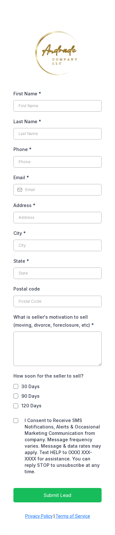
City (19, 233)
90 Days (30, 396)
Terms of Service (73, 516)
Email (21, 177)
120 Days (31, 405)
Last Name (27, 121)
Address (24, 205)
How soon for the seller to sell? (48, 376)
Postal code (26, 288)
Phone (22, 149)
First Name (27, 93)
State (21, 261)
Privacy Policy (39, 516)
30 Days (30, 386)
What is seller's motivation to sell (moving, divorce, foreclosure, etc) (53, 321)
